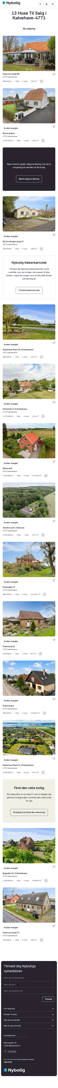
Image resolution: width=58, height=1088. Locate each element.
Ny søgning (29, 28)
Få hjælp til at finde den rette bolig (29, 812)
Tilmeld (48, 999)
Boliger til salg (10, 1014)
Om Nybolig (9, 1008)
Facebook (12, 1051)
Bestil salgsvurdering (29, 179)
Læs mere (8, 1062)
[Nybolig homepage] (14, 1070)
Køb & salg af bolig (12, 1026)
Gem (53, 74)
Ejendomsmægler (12, 1020)
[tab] (26, 69)
